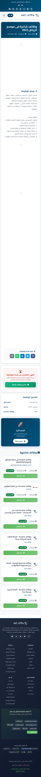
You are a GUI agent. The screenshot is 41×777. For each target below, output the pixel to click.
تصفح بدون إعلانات (10, 671)
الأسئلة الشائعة (10, 697)
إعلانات (30, 691)
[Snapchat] (24, 9)
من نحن (10, 681)
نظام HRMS (10, 668)
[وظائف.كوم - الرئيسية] (30, 15)
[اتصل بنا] (19, 5)
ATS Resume (30, 684)
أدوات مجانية (30, 668)
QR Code (25, 728)
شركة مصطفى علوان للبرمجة (19, 769)
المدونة (31, 658)
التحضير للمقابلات (10, 658)
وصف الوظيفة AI (10, 665)
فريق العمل (10, 684)
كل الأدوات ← (32, 732)
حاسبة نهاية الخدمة (31, 725)
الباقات (30, 665)
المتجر (30, 662)
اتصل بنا (10, 694)
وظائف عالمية (30, 655)
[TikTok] (20, 9)
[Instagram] (16, 9)
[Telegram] (9, 9)
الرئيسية (31, 649)
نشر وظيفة (30, 687)
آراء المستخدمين (10, 687)
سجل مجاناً (19, 441)
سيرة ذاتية (30, 681)
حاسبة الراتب (19, 721)
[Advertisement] (20, 66)
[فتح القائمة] (4, 15)
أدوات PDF (10, 725)
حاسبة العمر (33, 728)
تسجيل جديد (30, 694)
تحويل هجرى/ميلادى (31, 721)
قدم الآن (19, 475)
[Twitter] (27, 9)
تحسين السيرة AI (10, 649)
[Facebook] (31, 9)
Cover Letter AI (10, 655)
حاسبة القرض (16, 728)
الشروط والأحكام (10, 704)
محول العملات (19, 725)
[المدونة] (22, 5)
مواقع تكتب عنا (10, 691)
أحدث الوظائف (30, 652)
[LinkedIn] (13, 9)
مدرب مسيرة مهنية (10, 662)
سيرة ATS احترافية (10, 652)
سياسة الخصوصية (10, 700)
